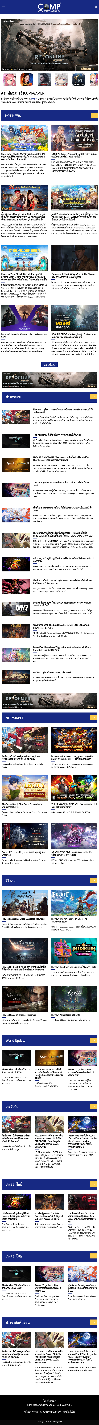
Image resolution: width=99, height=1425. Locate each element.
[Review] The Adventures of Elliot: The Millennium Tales (69, 920)
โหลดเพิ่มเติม (49, 364)
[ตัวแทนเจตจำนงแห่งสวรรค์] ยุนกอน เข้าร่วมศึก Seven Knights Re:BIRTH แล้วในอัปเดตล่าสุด (72, 757)
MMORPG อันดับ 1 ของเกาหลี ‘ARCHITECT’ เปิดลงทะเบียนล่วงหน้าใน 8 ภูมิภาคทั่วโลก (74, 155)
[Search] (96, 7)
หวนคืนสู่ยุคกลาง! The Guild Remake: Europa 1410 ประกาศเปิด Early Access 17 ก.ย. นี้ (61, 626)
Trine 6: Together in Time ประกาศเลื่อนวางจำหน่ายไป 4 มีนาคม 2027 (61, 484)
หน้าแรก (27, 1411)
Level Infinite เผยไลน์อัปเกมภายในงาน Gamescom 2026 (24, 335)
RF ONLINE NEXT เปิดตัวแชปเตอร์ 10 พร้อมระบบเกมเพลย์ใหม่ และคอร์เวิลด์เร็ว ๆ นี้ (73, 335)
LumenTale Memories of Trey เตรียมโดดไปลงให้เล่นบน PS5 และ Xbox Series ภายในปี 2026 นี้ (62, 648)
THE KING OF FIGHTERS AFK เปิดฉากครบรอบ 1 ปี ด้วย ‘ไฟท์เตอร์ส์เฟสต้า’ (74, 805)
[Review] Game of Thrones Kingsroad (19, 1014)
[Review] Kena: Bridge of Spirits (65, 1014)
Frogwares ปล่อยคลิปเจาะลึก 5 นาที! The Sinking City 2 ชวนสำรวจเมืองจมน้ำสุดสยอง (72, 275)
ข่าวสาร (34, 98)
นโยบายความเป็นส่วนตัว (50, 1411)
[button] (3, 7)
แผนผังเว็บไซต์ (69, 1411)
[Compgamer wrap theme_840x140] (49, 379)
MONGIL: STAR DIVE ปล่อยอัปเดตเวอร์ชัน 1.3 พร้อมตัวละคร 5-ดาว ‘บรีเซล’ (71, 853)
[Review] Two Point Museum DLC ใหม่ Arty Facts (73, 967)
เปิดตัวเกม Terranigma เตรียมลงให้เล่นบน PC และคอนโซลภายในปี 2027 (62, 509)
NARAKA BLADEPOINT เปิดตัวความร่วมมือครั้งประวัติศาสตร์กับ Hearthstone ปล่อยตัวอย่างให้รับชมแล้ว (61, 458)
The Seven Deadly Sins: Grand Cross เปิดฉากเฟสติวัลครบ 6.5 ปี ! (22, 805)
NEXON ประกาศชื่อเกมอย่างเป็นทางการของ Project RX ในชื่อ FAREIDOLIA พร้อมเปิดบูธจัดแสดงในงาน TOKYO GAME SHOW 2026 (63, 534)
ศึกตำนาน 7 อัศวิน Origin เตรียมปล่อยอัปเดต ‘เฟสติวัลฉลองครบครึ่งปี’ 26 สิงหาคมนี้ (63, 411)
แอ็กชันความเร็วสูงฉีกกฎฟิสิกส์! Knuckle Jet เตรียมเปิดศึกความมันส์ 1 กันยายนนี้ (63, 559)
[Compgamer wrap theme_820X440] (49, 45)
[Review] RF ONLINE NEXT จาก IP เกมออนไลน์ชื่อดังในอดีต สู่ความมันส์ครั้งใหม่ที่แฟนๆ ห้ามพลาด (24, 968)
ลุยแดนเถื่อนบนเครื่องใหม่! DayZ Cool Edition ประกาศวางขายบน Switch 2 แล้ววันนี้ (62, 604)
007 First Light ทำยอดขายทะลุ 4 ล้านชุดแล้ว (52, 672)
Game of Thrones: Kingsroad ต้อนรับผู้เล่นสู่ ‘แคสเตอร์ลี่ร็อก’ (24, 853)
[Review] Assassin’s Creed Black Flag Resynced (23, 918)
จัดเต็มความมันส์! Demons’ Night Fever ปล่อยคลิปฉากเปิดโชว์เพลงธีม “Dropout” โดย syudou (62, 582)
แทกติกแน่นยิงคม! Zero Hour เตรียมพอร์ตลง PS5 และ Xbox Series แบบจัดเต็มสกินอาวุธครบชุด (82, 1217)
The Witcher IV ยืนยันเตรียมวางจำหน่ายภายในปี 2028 (57, 434)
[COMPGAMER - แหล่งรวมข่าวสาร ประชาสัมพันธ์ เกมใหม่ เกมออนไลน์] (49, 7)
